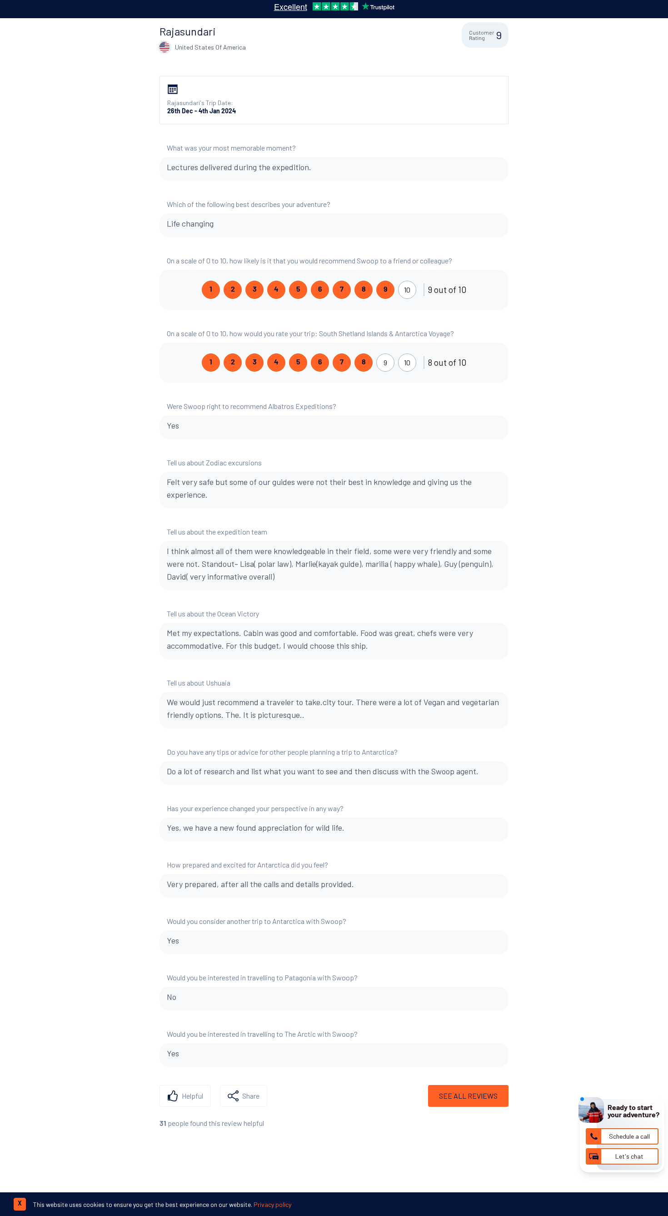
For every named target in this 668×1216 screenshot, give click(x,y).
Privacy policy (272, 1204)
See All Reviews (468, 1095)
